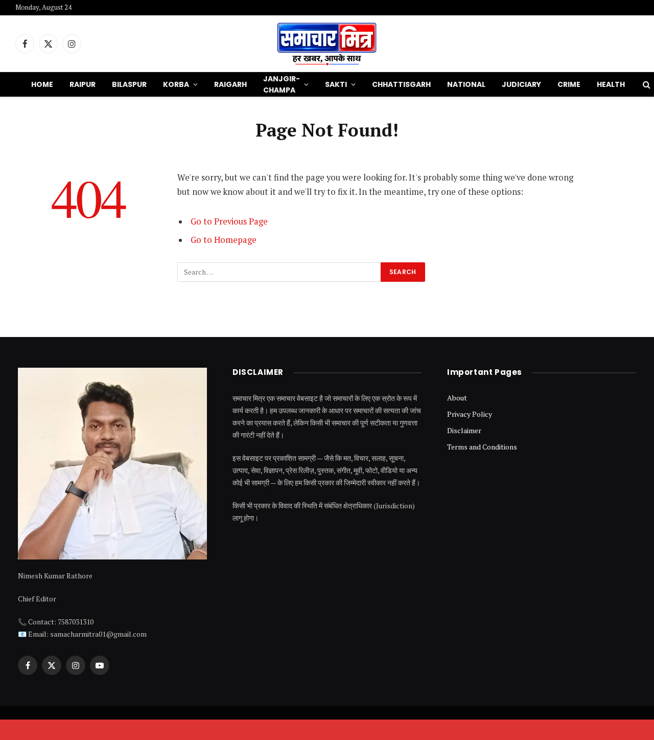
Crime (568, 84)
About (457, 397)
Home (42, 84)
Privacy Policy (469, 414)
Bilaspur (129, 84)
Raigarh (230, 84)
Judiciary (521, 84)
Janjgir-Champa (281, 84)
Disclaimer (464, 430)
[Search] (645, 84)
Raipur (82, 84)
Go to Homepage (223, 239)
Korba (176, 84)
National (466, 84)
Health (611, 84)
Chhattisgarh (401, 84)
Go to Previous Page (229, 221)
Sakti (336, 84)
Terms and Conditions (482, 447)
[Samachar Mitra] (327, 43)
